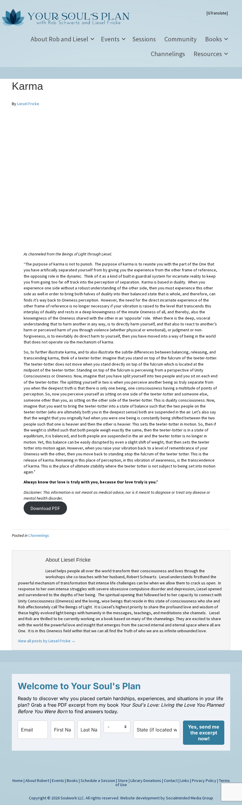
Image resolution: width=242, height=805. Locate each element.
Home (17, 780)
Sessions (144, 39)
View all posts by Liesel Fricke (47, 640)
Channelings (168, 54)
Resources (208, 54)
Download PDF (45, 508)
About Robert (37, 780)
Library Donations (145, 780)
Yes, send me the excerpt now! (203, 733)
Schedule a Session (98, 780)
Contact (171, 780)
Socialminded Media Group (189, 798)
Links (184, 780)
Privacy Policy (204, 780)
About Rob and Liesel (59, 39)
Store (123, 780)
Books (213, 39)
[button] (92, 39)
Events (110, 39)
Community (180, 39)
